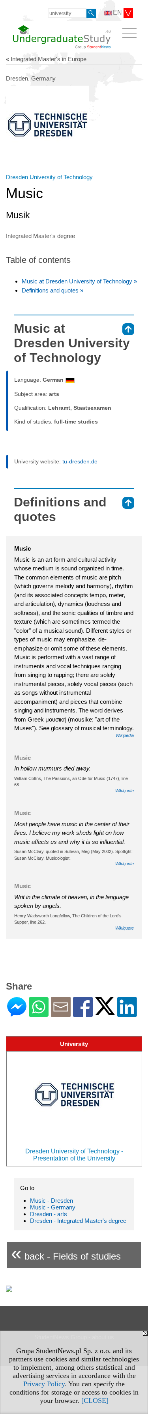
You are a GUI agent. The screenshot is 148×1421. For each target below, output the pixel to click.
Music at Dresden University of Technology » (79, 281)
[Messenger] (16, 1013)
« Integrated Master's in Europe (46, 59)
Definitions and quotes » (52, 290)
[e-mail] (61, 1013)
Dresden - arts (48, 1214)
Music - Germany (52, 1207)
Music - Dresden (51, 1200)
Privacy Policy (44, 1384)
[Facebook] (83, 1013)
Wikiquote (124, 790)
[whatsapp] (39, 1013)
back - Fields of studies (66, 1253)
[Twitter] (105, 1011)
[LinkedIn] (127, 1013)
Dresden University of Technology (49, 177)
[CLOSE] (95, 1400)
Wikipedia (125, 735)
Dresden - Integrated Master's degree (78, 1220)
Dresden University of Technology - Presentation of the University (74, 1155)
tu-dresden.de (79, 461)
